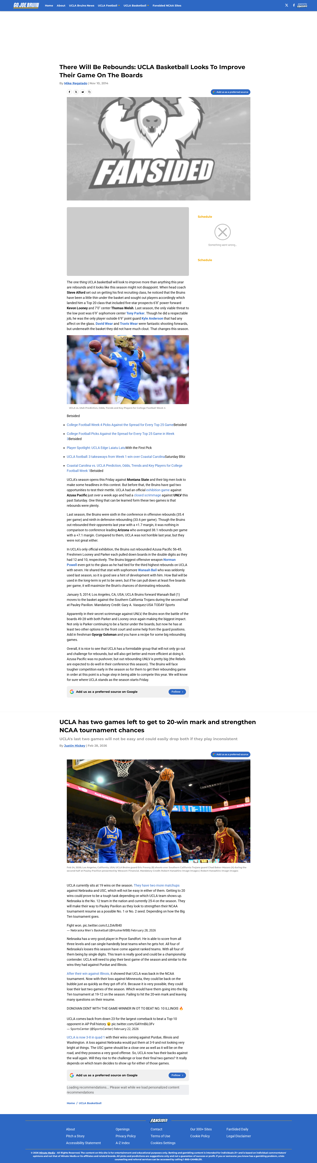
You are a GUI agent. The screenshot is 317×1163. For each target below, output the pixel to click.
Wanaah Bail (147, 570)
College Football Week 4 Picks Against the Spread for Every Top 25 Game (120, 425)
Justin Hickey (74, 745)
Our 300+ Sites (201, 1129)
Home (49, 5)
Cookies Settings (163, 1143)
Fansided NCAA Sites (167, 5)
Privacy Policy (126, 1136)
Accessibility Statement (83, 1143)
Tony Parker (135, 313)
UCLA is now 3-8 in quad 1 (86, 1037)
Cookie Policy (200, 1136)
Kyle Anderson (152, 318)
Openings (123, 1129)
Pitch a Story (75, 1136)
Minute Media (47, 1152)
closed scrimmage (147, 495)
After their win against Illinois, (88, 973)
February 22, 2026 (126, 1029)
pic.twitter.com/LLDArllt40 (102, 925)
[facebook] (294, 5)
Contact (156, 1129)
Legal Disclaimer (239, 1136)
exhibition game (158, 490)
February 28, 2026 (143, 930)
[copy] (89, 91)
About (61, 5)
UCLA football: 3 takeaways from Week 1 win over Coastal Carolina (116, 457)
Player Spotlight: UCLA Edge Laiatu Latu (96, 448)
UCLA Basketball (90, 1103)
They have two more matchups (157, 885)
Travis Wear (129, 324)
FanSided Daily (237, 1129)
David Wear (104, 324)
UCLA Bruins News (81, 5)
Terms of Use (160, 1136)
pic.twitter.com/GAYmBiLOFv (133, 1024)
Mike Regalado (75, 83)
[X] (286, 5)
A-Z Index (123, 1143)
